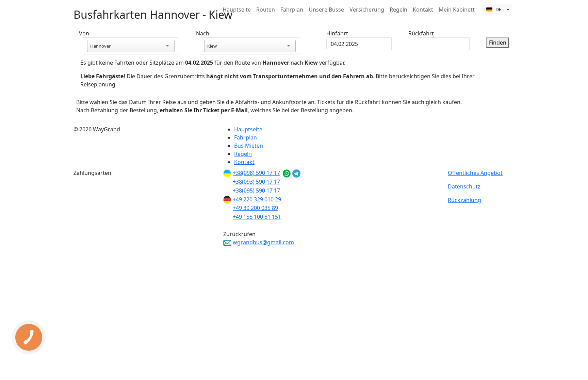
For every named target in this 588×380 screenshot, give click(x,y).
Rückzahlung (464, 200)
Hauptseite (237, 9)
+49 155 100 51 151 (257, 216)
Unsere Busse (326, 9)
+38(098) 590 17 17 (256, 173)
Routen (265, 9)
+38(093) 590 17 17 (256, 181)
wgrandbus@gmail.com (263, 242)
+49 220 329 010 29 (257, 199)
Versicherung (366, 9)
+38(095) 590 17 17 (256, 190)
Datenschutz (464, 186)
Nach (202, 33)
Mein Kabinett (457, 9)
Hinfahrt (337, 33)
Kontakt (423, 9)
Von (84, 33)
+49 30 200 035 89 (255, 208)
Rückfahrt (421, 33)
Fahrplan (291, 9)
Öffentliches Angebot (475, 173)
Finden (497, 42)
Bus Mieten (248, 145)
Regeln (398, 9)
